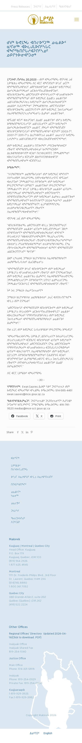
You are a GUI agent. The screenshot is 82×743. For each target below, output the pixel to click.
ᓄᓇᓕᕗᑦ (15, 503)
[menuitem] (34, 732)
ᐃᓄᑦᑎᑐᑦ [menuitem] (34, 732)
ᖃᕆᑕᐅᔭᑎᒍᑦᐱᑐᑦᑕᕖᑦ (18, 519)
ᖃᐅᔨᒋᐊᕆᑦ (65, 6)
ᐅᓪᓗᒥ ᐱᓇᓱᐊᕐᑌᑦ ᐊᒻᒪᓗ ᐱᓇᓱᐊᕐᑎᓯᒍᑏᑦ (32, 476)
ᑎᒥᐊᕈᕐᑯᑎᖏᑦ (18, 484)
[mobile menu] (76, 19)
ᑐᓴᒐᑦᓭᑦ (15, 510)
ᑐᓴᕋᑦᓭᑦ (37, 6)
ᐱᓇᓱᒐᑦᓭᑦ (50, 6)
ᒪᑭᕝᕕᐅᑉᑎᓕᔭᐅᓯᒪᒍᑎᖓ (19, 467)
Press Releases (20, 6)
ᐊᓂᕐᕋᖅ (15, 457)
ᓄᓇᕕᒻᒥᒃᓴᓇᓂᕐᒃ (15, 493)
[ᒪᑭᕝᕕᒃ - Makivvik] (41, 19)
